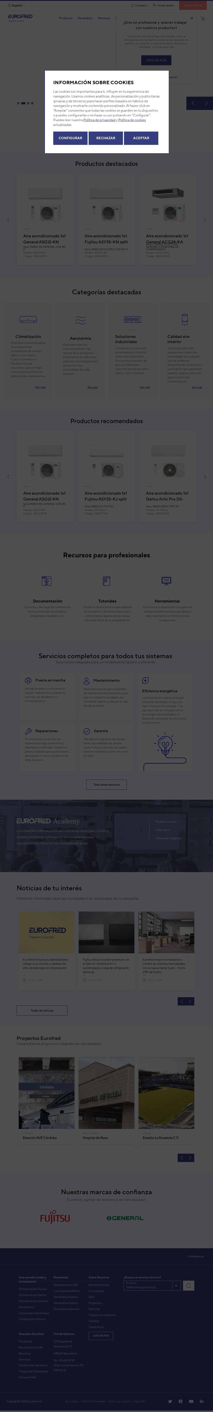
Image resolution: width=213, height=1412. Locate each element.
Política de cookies (132, 121)
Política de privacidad (99, 121)
